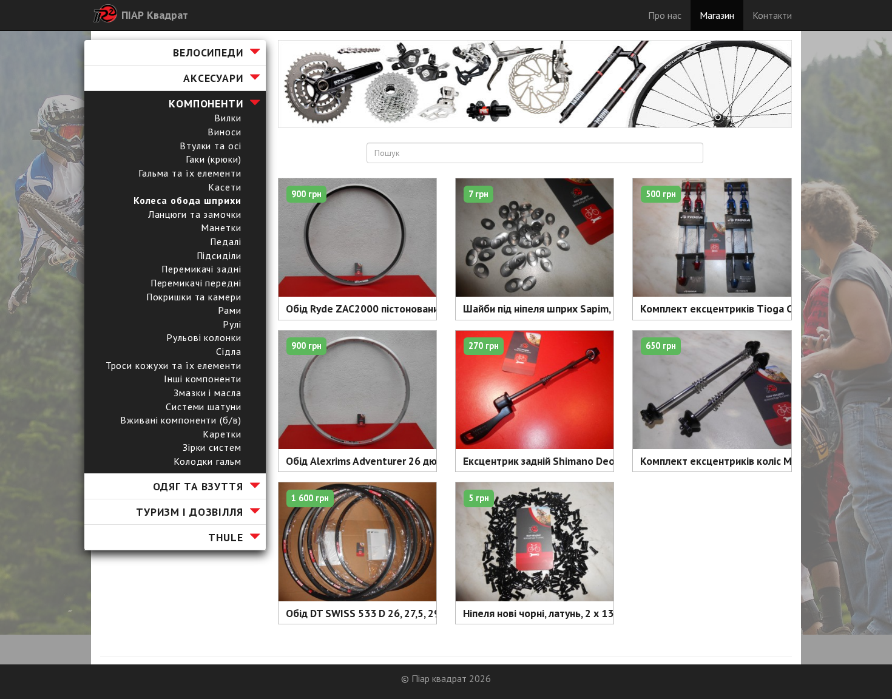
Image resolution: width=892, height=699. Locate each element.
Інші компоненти (202, 379)
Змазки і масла (207, 393)
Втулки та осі (210, 146)
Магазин (717, 15)
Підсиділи (219, 255)
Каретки (222, 434)
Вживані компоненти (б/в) (180, 420)
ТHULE (225, 537)
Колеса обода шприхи (187, 200)
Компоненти (206, 103)
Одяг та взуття (198, 486)
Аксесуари (213, 78)
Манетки (221, 227)
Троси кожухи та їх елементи (174, 365)
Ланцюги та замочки (195, 214)
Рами (230, 310)
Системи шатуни (203, 406)
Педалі (225, 241)
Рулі (232, 324)
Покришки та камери (194, 297)
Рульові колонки (203, 337)
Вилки (227, 118)
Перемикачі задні (201, 269)
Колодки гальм (207, 461)
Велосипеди (208, 52)
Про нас (664, 15)
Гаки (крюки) (214, 159)
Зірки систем (212, 447)
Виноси (224, 132)
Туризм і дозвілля (189, 512)
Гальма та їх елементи (189, 173)
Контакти (772, 15)
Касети (224, 187)
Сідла (228, 351)
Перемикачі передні (196, 283)
